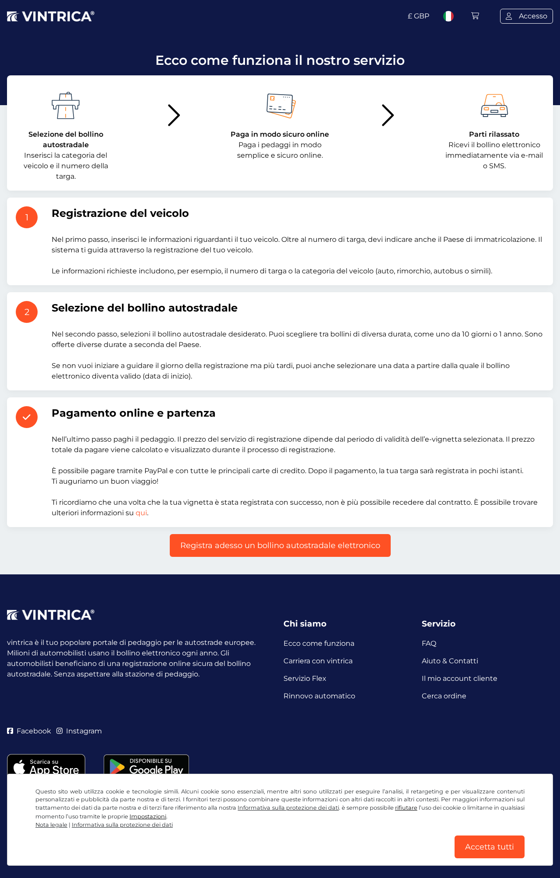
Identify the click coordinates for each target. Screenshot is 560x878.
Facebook (34, 731)
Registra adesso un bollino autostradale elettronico (280, 545)
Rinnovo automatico (319, 696)
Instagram (84, 731)
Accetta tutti (489, 847)
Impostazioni (148, 816)
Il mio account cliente (459, 678)
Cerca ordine (444, 696)
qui (141, 513)
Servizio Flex (305, 678)
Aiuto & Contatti (450, 661)
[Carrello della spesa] (475, 16)
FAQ (429, 643)
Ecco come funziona (319, 643)
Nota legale (51, 824)
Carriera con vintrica (318, 661)
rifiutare (406, 807)
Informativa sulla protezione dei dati (288, 807)
